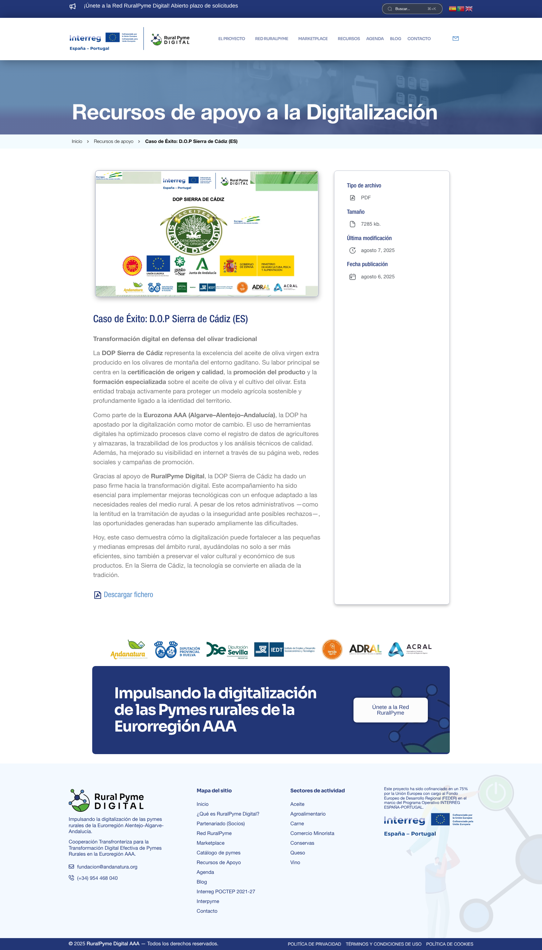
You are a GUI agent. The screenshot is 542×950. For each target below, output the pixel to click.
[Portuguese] (461, 9)
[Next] (259, 8)
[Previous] (92, 8)
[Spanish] (453, 9)
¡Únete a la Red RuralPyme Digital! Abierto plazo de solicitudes (161, 6)
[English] (469, 9)
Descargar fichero (128, 594)
